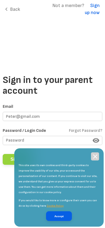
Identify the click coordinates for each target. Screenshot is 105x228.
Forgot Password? (85, 130)
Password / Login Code (52, 130)
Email (8, 106)
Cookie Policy (55, 205)
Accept (59, 216)
